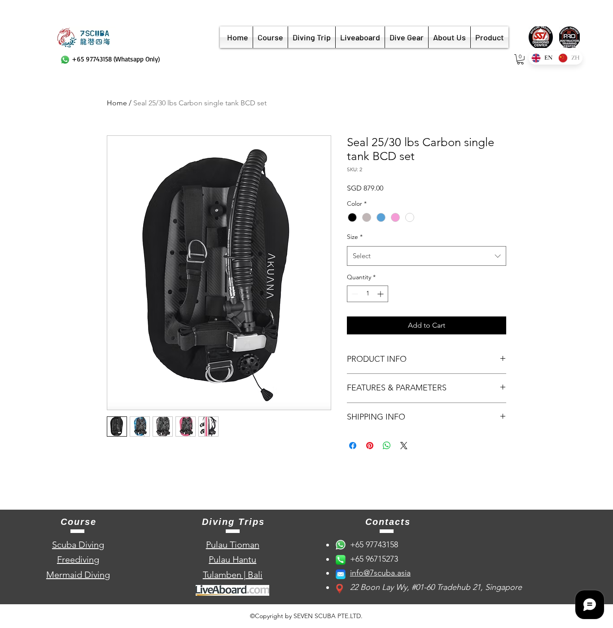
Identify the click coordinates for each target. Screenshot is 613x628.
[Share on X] (403, 445)
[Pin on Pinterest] (369, 445)
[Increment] (381, 294)
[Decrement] (353, 294)
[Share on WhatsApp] (386, 445)
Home (117, 103)
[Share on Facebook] (352, 445)
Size (355, 237)
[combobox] (426, 256)
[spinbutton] (367, 294)
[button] (520, 59)
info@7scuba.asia (380, 573)
